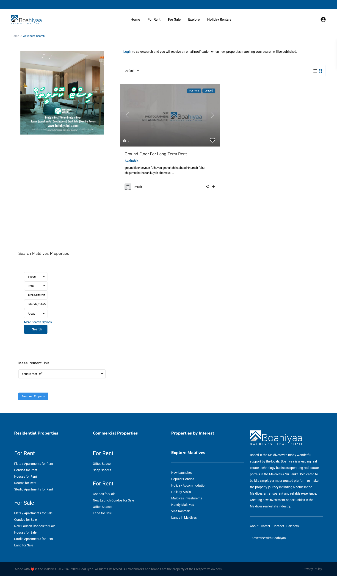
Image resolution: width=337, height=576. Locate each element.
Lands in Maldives (184, 517)
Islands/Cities (37, 304)
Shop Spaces (102, 470)
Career (265, 526)
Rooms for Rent (25, 483)
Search (37, 329)
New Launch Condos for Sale (34, 526)
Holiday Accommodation (188, 485)
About (254, 526)
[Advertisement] (62, 193)
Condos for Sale (25, 519)
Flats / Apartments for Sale (33, 513)
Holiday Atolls (181, 492)
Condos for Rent (25, 470)
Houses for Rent (25, 476)
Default (129, 70)
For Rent (154, 19)
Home (135, 19)
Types (32, 276)
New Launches (181, 472)
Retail (31, 286)
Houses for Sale (25, 532)
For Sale (174, 19)
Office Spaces (102, 507)
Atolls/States (36, 295)
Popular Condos (182, 479)
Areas (31, 313)
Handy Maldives (182, 505)
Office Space (101, 463)
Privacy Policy (312, 569)
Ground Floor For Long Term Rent (155, 154)
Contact (278, 526)
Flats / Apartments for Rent (33, 463)
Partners (292, 526)
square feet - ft (32, 374)
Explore (194, 19)
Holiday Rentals (219, 19)
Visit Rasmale (181, 511)
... (173, 172)
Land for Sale (23, 545)
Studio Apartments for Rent (33, 489)
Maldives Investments (186, 498)
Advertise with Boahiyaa (268, 538)
